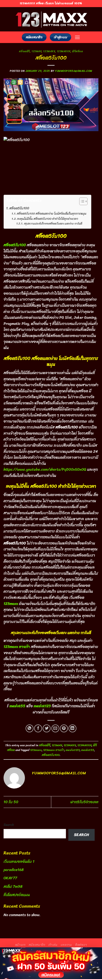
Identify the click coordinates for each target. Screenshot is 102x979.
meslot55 (87, 750)
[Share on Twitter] (47, 728)
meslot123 (73, 750)
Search (9, 825)
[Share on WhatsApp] (29, 728)
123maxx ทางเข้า (53, 750)
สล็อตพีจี (24, 51)
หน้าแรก (20, 944)
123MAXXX (63, 51)
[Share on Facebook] (38, 728)
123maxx (36, 750)
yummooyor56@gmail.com (73, 71)
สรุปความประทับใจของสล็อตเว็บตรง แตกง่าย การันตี (53, 223)
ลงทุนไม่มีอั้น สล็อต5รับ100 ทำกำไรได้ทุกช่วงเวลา (47, 218)
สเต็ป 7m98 (13, 886)
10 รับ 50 (11, 801)
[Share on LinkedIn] (72, 728)
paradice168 (14, 869)
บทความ (66, 944)
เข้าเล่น (53, 944)
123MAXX (49, 51)
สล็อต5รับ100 (19, 208)
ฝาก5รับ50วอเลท (84, 801)
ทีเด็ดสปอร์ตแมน (17, 894)
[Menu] (77, 37)
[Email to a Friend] (55, 728)
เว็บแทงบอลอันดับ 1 (19, 861)
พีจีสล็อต (77, 51)
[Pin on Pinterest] (64, 728)
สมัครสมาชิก (37, 944)
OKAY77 (10, 878)
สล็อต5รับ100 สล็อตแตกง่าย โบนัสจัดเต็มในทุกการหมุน (51, 213)
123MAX (37, 51)
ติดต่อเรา (81, 944)
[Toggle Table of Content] (81, 201)
